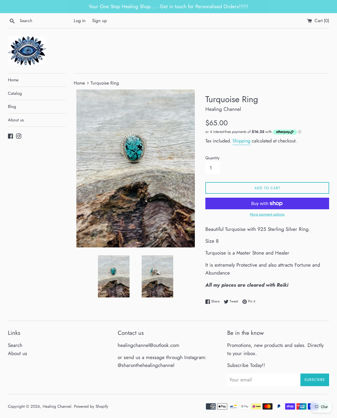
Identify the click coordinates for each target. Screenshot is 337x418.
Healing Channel (57, 406)
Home (13, 80)
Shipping (241, 140)
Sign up (99, 20)
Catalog (15, 93)
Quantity (212, 158)
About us (16, 120)
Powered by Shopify (91, 406)
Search (15, 345)
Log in (80, 20)
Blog (12, 106)
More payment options (267, 214)
